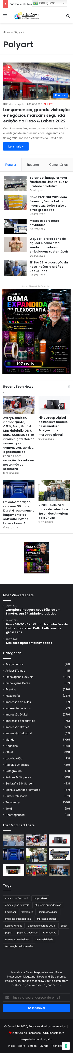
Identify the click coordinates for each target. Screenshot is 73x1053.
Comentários (58, 165)
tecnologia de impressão (19, 946)
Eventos (10, 689)
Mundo (9, 739)
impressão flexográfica (18, 918)
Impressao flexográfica (20, 720)
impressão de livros (18, 708)
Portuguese (47, 3)
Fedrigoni (10, 911)
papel (8, 932)
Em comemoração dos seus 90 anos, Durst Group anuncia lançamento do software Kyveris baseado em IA (18, 512)
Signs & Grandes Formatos (22, 789)
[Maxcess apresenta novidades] (15, 226)
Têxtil (8, 808)
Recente (33, 165)
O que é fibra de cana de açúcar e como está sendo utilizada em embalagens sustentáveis (49, 245)
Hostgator (46, 1039)
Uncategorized (15, 814)
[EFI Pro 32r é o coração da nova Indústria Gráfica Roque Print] (15, 268)
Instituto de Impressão (26, 1032)
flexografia (27, 911)
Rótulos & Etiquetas (18, 777)
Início (9, 32)
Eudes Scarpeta (15, 104)
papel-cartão (13, 758)
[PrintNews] (26, 15)
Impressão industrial (18, 733)
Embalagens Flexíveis (19, 676)
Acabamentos (14, 664)
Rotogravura (13, 771)
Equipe (32, 1045)
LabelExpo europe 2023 (41, 925)
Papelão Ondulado (17, 764)
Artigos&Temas (15, 670)
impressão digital (48, 911)
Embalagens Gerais (17, 683)
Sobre (21, 1045)
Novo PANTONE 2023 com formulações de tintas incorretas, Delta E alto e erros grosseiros (48, 203)
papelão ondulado (27, 932)
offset (9, 752)
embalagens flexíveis (17, 905)
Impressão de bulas (18, 702)
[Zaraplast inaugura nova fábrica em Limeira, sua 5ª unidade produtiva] (15, 183)
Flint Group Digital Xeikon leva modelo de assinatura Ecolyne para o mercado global (53, 426)
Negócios (11, 745)
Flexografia (12, 695)
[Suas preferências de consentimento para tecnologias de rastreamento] (66, 1046)
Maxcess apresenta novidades (44, 223)
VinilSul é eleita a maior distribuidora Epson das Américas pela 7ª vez (54, 511)
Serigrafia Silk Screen (19, 783)
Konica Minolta (13, 925)
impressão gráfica (46, 918)
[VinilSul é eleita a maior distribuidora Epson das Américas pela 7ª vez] (54, 490)
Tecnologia (12, 802)
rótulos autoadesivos (17, 939)
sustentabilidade (43, 939)
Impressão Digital (16, 714)
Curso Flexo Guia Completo (36, 286)
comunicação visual (16, 898)
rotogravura (49, 932)
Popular (10, 165)
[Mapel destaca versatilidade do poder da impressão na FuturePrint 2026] (59, 854)
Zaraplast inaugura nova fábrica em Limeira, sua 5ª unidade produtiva (49, 182)
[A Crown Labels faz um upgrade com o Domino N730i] (13, 840)
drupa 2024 (40, 898)
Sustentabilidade (16, 796)
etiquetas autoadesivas (48, 905)
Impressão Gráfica (17, 727)
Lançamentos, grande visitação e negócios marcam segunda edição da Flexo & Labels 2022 (36, 115)
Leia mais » (16, 146)
